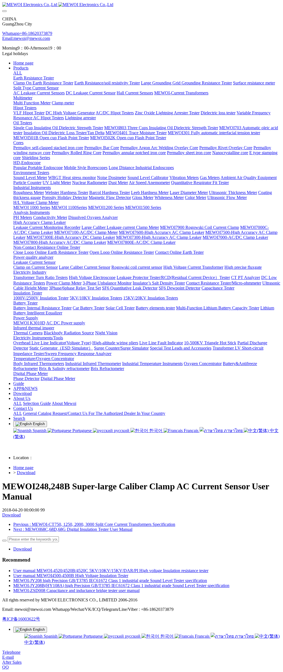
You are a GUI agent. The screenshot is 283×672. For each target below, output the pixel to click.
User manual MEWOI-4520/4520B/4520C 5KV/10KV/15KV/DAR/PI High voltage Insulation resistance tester (110, 570)
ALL (17, 73)
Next (72, 529)
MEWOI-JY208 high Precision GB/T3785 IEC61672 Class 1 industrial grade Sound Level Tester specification (110, 580)
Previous (94, 524)
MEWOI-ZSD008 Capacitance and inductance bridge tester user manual (76, 590)
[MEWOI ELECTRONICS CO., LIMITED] (141, 4)
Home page (23, 63)
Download (26, 472)
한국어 (156, 430)
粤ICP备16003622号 (21, 619)
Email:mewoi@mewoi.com (26, 38)
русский (121, 430)
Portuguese (82, 430)
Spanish (40, 430)
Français (191, 430)
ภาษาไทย (233, 430)
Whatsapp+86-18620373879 (27, 33)
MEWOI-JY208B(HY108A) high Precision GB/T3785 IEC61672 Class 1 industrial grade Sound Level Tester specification (121, 585)
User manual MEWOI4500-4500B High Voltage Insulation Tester (70, 575)
